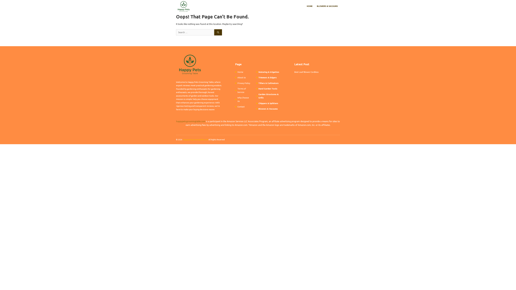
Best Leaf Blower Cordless (306, 72)
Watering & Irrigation (268, 72)
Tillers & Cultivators (268, 83)
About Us (241, 77)
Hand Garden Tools (267, 89)
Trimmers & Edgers (267, 77)
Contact (241, 107)
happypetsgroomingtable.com (190, 121)
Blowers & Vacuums (327, 6)
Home (310, 6)
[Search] (218, 32)
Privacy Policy (243, 83)
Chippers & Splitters (268, 103)
